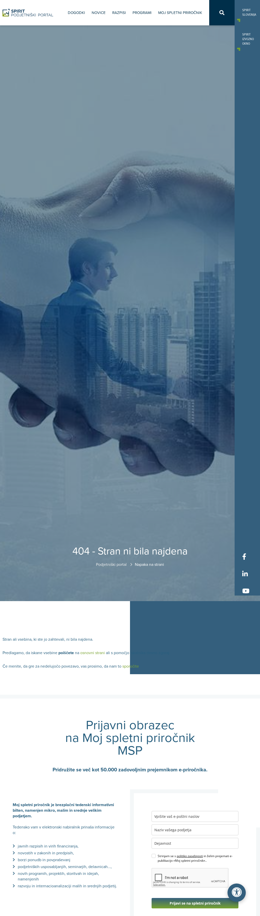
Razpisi (119, 12)
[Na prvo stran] (28, 12)
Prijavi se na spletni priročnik (195, 903)
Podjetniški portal (112, 564)
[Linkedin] (245, 574)
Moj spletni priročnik (180, 12)
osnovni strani (92, 652)
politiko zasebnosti (190, 856)
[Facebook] (245, 556)
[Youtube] (245, 591)
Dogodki (76, 12)
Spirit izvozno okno (247, 38)
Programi (142, 12)
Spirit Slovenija (247, 12)
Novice (99, 12)
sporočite (130, 666)
